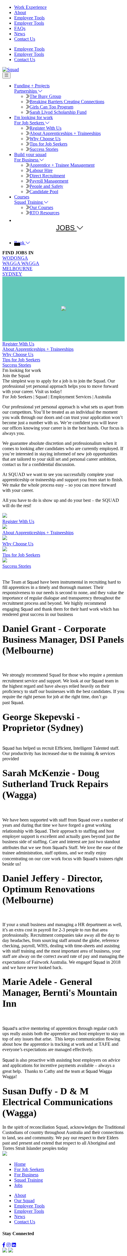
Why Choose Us (45, 138)
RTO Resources (44, 212)
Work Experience (30, 7)
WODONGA (15, 257)
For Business (26, 1174)
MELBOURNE (17, 268)
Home (20, 1164)
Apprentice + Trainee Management (62, 165)
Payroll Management (49, 180)
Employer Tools (29, 23)
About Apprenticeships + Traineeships (65, 133)
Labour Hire (41, 170)
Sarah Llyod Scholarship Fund (58, 112)
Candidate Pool (44, 191)
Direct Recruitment (47, 175)
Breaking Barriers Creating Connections (67, 101)
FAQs (19, 28)
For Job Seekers (29, 1169)
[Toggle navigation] (6, 75)
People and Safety (46, 186)
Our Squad (24, 1200)
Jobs (18, 1185)
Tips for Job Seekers (48, 143)
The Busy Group (45, 96)
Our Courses (41, 207)
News (19, 33)
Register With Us (45, 128)
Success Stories (44, 149)
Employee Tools (29, 17)
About (20, 12)
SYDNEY (12, 273)
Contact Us (24, 38)
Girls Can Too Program (51, 106)
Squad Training (28, 1180)
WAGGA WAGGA (20, 263)
